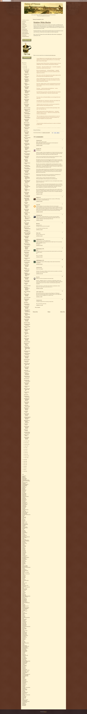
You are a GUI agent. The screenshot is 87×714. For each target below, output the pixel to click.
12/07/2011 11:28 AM (39, 288)
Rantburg (23, 643)
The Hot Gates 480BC (25, 565)
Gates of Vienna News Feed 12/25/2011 (26, 141)
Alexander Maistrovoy (25, 36)
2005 (24, 467)
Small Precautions (24, 663)
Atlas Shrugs (23, 486)
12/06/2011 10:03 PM (39, 211)
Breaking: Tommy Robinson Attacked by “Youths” (27, 206)
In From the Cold (24, 569)
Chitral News (23, 508)
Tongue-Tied (26, 183)
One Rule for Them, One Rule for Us (27, 433)
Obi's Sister (23, 612)
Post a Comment (37, 307)
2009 (24, 461)
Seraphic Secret (24, 659)
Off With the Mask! (27, 341)
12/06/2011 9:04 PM (39, 145)
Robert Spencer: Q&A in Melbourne (26, 344)
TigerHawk (23, 678)
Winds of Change (24, 696)
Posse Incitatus (24, 636)
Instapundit (23, 571)
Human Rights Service (25, 566)
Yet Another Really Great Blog (25, 701)
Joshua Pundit (24, 579)
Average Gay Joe (24, 487)
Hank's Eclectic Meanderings (25, 557)
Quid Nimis (23, 641)
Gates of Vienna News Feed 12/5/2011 (26, 438)
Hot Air (23, 564)
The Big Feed (23, 491)
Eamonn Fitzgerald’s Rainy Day (26, 536)
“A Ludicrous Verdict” (26, 203)
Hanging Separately (27, 260)
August (25, 445)
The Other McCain (24, 621)
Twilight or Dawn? (27, 250)
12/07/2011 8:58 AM (39, 264)
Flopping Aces (24, 539)
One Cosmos (23, 616)
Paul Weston (24, 21)
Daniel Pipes (23, 627)
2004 (24, 469)
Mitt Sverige (23, 604)
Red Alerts (23, 644)
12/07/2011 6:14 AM (39, 235)
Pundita (23, 640)
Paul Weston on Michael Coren (26, 396)
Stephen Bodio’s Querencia (25, 496)
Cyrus (37, 204)
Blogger (45, 711)
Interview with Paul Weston (27, 327)
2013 (24, 64)
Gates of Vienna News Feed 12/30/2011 (26, 87)
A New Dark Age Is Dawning (25, 607)
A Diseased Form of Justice (27, 163)
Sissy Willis (23, 695)
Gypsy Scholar (24, 556)
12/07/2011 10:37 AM (39, 273)
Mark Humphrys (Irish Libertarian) (26, 567)
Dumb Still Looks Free (25, 527)
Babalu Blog (23, 488)
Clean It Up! (26, 130)
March (25, 454)
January (25, 457)
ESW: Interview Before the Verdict (27, 228)
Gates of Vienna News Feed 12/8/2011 (26, 402)
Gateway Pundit (24, 545)
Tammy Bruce (24, 501)
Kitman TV (23, 583)
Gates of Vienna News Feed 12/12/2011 (26, 339)
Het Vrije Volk (24, 559)
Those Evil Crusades (27, 107)
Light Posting (26, 102)
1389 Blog (23, 476)
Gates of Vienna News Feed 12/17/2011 (26, 265)
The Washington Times (25, 692)
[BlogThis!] (55, 132)
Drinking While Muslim (42, 22)
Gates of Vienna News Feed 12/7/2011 (26, 414)
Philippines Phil (24, 625)
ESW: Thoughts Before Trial (26, 252)
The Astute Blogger (24, 485)
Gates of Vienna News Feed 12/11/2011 (26, 356)
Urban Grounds (24, 685)
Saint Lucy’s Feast (27, 322)
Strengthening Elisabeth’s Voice (27, 231)
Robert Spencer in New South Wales (27, 244)
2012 (24, 66)
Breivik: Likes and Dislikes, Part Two (27, 364)
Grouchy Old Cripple (24, 555)
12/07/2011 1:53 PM (39, 296)
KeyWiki (23, 581)
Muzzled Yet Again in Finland (27, 351)
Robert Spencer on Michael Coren (27, 376)
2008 (24, 463)
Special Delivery (26, 378)
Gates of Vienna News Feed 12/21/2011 (26, 210)
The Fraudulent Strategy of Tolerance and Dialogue (26, 80)
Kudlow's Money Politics (25, 585)
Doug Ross (23, 653)
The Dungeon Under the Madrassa (27, 324)
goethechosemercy (39, 239)
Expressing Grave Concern (26, 95)
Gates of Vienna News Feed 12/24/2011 (26, 157)
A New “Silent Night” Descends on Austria (27, 186)
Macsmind (23, 593)
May (25, 450)
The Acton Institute (24, 478)
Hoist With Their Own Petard (26, 271)
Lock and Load (24, 592)
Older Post (62, 311)
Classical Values (24, 511)
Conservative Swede (24, 513)
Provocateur (23, 639)
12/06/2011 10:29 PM (39, 220)
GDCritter (23, 547)
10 (62, 259)
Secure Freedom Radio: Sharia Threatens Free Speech (27, 199)
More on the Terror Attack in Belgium (27, 330)
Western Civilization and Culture (26, 694)
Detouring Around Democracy (26, 128)
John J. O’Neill (24, 26)
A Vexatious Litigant (27, 285)
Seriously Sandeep (24, 660)
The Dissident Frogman (25, 524)
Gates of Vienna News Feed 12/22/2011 (26, 193)
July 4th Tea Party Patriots (25, 580)
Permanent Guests (27, 359)
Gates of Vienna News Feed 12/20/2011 (26, 223)
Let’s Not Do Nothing (26, 412)
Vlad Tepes (59, 34)
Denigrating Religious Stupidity (26, 160)
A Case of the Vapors (27, 297)
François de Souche (24, 543)
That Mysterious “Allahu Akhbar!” (27, 381)
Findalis (37, 197)
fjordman (23, 538)
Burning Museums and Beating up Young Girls (27, 125)
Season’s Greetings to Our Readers (27, 154)
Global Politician (24, 552)
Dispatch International (24, 523)
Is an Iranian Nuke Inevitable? (27, 262)
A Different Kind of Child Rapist (27, 354)
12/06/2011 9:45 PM (39, 201)
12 (62, 276)
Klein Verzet (23, 584)
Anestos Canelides (25, 32)
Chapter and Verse (27, 115)
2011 (24, 67)
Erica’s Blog (23, 530)
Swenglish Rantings (24, 672)
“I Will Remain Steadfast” (26, 77)
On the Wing (23, 615)
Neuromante (23, 606)
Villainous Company (24, 689)
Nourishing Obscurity (24, 610)
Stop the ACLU (24, 667)
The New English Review (25, 608)
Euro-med (23, 533)
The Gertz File (24, 550)
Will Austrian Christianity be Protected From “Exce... (27, 177)
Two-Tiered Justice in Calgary (27, 174)
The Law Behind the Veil (27, 292)
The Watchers (26, 394)
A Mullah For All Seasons (26, 386)
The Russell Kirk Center (25, 655)
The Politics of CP (24, 634)
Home (49, 311)
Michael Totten (24, 680)
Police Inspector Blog (24, 630)
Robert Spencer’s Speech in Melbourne (26, 408)
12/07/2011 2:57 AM (39, 229)
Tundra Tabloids (24, 682)
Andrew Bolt (23, 497)
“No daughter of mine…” (26, 97)
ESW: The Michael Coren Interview (27, 196)
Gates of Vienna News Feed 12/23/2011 (26, 171)
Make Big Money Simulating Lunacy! (26, 299)
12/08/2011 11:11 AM (39, 305)
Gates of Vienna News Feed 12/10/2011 (26, 367)
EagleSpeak (23, 528)
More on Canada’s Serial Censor (26, 281)
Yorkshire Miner (24, 703)
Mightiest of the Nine (24, 601)
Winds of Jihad (24, 697)
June (25, 449)
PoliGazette (23, 631)
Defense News (24, 520)
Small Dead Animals (24, 662)
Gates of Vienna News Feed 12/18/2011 (26, 255)
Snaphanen (23, 664)
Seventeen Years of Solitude (27, 258)
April (25, 452)
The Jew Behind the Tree (27, 221)
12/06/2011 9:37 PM (39, 193)
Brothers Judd (24, 500)
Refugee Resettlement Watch (25, 646)
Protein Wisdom (24, 638)
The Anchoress (24, 483)
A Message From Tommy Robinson (27, 117)
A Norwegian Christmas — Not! (26, 333)
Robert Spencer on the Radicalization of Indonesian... (27, 217)
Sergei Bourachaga (25, 30)
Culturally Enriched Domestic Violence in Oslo (27, 110)
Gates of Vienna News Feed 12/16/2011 (26, 278)
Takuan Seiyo (24, 24)
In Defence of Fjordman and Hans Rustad (26, 373)
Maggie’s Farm (24, 594)
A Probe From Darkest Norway (27, 406)
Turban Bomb (24, 683)
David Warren (23, 691)
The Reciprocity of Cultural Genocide (27, 213)
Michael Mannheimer (25, 33)
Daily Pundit (23, 519)
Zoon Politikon (24, 705)
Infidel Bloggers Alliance (25, 570)
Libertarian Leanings (24, 588)
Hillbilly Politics (24, 561)
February (25, 455)
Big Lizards (23, 492)
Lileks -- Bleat (24, 590)
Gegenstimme (23, 548)
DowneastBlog (24, 525)
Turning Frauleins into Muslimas (26, 304)
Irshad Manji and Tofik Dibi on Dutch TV (26, 399)
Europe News (23, 534)
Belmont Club (24, 490)
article (52, 55)
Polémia (23, 629)
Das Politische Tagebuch (25, 635)
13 (62, 290)
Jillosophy (23, 578)
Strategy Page (23, 668)
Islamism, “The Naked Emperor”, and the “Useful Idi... (27, 348)
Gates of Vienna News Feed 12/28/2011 (26, 105)
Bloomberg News (24, 494)
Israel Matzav (23, 576)
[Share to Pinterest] (58, 132)
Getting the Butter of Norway (27, 151)
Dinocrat (23, 522)
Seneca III (23, 27)
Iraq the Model (24, 575)
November (26, 440)
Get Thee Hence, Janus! (26, 74)
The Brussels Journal (24, 502)
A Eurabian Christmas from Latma (27, 189)
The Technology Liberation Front (26, 674)
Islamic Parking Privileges (26, 361)
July (25, 447)
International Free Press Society (26, 573)
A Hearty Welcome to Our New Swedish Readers (27, 310)
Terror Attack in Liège (26, 336)
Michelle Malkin (24, 595)
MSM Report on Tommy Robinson (27, 113)
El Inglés (23, 23)
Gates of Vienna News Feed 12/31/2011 (26, 71)
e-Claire (23, 529)
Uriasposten (23, 686)
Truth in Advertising (27, 226)
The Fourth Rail (24, 542)
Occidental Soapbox (24, 613)
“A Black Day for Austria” (26, 135)
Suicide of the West (24, 669)
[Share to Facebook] (57, 132)
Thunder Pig (23, 677)
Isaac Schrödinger (24, 657)
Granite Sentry (24, 553)
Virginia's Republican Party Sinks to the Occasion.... (27, 91)
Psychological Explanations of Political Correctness (27, 241)
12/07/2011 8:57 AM (39, 245)
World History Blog (24, 700)
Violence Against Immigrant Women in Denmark (26, 247)
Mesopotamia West (24, 599)
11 (62, 266)
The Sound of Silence (26, 283)
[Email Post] (52, 132)
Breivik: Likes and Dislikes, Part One (27, 389)
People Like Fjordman (26, 430)
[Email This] (54, 132)
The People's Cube (24, 624)
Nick (37, 277)
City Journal (23, 510)
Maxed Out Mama (24, 598)
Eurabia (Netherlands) (24, 532)
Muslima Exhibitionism (26, 268)
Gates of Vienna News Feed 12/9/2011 (26, 383)
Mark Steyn (23, 666)
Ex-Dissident (38, 215)
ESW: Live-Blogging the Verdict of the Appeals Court (27, 233)
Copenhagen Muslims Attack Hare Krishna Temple (27, 274)
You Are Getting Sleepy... (26, 392)
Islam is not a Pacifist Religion (27, 371)
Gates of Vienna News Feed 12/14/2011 (26, 307)
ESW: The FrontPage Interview (27, 138)
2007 (24, 464)
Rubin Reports (24, 654)
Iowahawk (23, 574)
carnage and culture (24, 504)
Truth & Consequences (25, 681)
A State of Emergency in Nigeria (26, 84)
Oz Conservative (24, 622)
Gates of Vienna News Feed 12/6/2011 (26, 427)
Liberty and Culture (24, 589)
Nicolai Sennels (24, 29)
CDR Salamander (24, 506)
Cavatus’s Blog (24, 505)
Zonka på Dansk (24, 704)
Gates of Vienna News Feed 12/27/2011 (26, 120)
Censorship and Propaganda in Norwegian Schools (26, 148)
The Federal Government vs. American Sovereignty (27, 288)
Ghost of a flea (24, 551)
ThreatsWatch (23, 676)
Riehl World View (24, 648)
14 (62, 299)
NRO (22, 611)
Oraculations (23, 620)
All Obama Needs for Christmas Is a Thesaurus (27, 418)
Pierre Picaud (24, 34)
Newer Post (35, 311)
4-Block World (24, 477)
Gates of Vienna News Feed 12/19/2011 (26, 237)
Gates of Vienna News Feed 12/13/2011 (26, 320)
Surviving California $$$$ (25, 671)
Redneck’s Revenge (24, 645)
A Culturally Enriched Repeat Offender (27, 314)
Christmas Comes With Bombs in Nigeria (27, 144)
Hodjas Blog (23, 562)
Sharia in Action (26, 122)
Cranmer (23, 516)
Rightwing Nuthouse (24, 650)
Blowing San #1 (24, 495)
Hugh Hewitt (23, 560)
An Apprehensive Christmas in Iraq (27, 166)
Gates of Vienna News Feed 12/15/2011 (26, 294)
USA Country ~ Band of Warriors (26, 687)
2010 (24, 459)
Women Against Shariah (25, 699)
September (26, 444)
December (26, 69)
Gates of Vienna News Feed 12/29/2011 (26, 100)
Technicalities (23, 673)
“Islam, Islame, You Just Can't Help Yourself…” (27, 181)
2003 (24, 471)
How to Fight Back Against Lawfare (27, 317)
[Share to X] (56, 132)
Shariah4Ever (26, 302)
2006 (24, 466)
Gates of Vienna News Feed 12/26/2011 (26, 132)
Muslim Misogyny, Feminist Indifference (27, 421)
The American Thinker (24, 482)
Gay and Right (24, 546)
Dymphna (37, 148)
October (25, 442)
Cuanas (23, 518)
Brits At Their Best (24, 499)
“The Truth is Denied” (26, 424)
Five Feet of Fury (24, 537)
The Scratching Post (24, 658)
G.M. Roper (23, 652)
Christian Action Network (25, 509)
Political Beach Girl (24, 632)
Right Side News (24, 649)
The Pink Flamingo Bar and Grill (26, 626)
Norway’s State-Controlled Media (27, 168)
